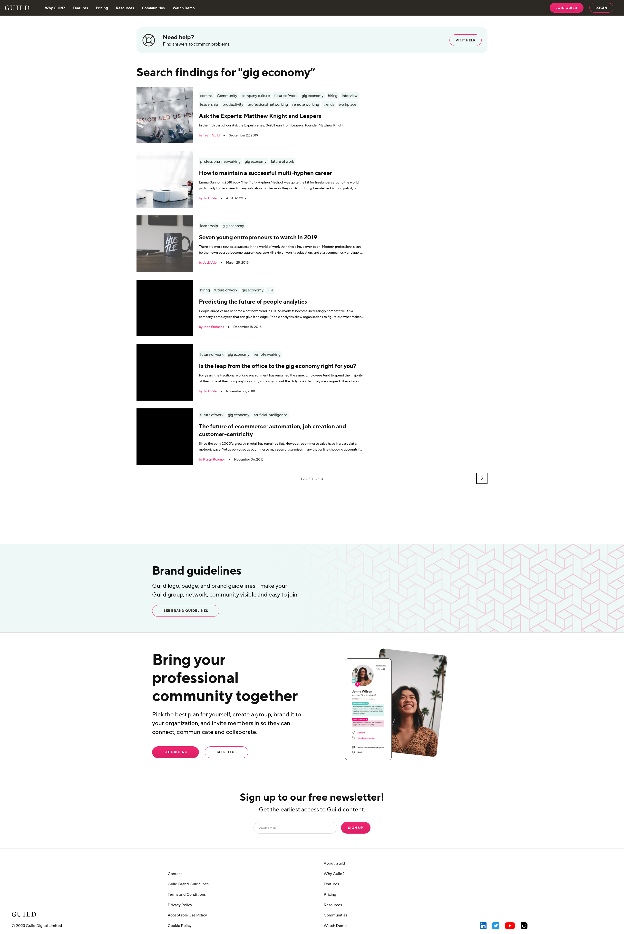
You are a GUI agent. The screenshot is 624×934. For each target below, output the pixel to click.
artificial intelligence (270, 415)
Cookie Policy (180, 925)
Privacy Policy (180, 905)
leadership (209, 104)
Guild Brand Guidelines (188, 884)
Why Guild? (55, 8)
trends (328, 104)
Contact (175, 873)
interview (350, 95)
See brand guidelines (186, 611)
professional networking (268, 104)
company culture (256, 95)
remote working (305, 104)
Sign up (355, 828)
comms (206, 95)
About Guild (334, 863)
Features (80, 8)
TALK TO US (226, 752)
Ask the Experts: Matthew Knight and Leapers (260, 115)
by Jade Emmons (211, 327)
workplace (347, 104)
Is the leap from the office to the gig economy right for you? (277, 365)
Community (227, 95)
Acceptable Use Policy (187, 915)
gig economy (312, 95)
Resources (125, 8)
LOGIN (601, 8)
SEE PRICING (175, 752)
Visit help (466, 40)
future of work (286, 95)
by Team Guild (209, 135)
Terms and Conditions (187, 894)
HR (270, 290)
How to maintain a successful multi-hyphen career (265, 172)
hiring (333, 95)
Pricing (102, 8)
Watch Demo (184, 8)
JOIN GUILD (566, 8)
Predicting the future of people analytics (253, 301)
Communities (153, 8)
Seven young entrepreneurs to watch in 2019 (258, 237)
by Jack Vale (208, 198)
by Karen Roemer (212, 459)
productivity (233, 104)
